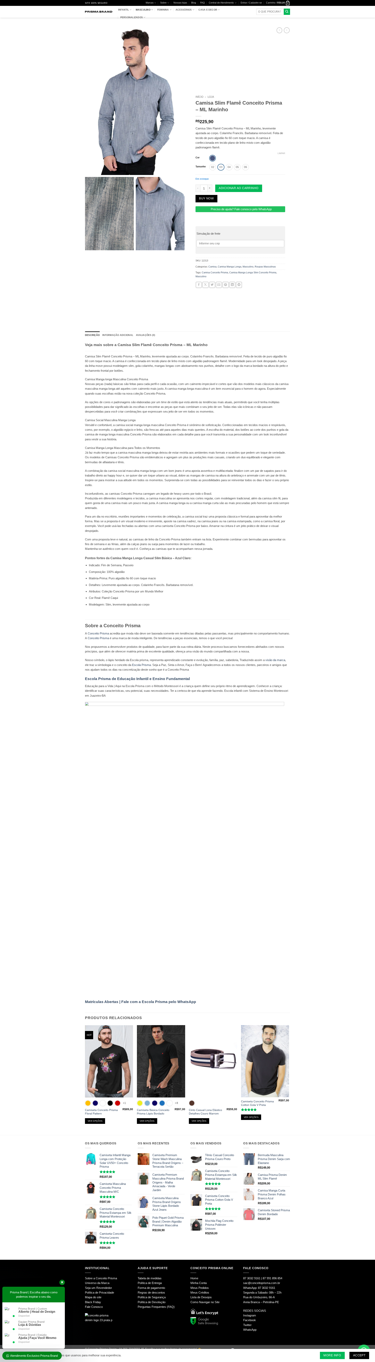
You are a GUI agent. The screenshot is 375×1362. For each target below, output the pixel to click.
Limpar (281, 153)
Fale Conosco (94, 1306)
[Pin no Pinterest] (225, 285)
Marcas (150, 2)
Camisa (212, 266)
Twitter (247, 1325)
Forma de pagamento (151, 1287)
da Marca (103, 1283)
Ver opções (95, 1121)
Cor (198, 157)
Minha (194, 1283)
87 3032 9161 (266, 1287)
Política (89, 1292)
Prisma (146, 665)
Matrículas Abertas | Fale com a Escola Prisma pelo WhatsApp (140, 1002)
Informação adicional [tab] (117, 335)
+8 (176, 1103)
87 (251, 1278)
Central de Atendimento (221, 2)
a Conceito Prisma (105, 1278)
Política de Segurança (152, 1297)
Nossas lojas (180, 2)
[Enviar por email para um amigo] (219, 285)
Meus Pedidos (199, 1287)
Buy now (206, 198)
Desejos (206, 1297)
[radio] (212, 158)
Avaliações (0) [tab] (145, 335)
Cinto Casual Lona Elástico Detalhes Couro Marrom (205, 1112)
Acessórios (184, 9)
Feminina (163, 9)
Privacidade (106, 1292)
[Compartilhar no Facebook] (199, 285)
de (96, 1292)
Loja (211, 96)
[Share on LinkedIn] (232, 285)
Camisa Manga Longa (229, 266)
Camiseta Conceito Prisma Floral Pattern (101, 1112)
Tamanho (201, 166)
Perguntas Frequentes (152, 1306)
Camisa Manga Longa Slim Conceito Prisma (252, 272)
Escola (136, 665)
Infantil (123, 9)
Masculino (143, 9)
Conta (203, 1283)
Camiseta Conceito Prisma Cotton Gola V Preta (257, 1103)
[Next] (289, 1080)
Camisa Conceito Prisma (215, 272)
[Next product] (279, 30)
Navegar (204, 1302)
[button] (251, 3)
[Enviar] (287, 12)
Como (194, 1302)
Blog (193, 2)
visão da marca (275, 660)
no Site (215, 1302)
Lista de (195, 1297)
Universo (90, 1283)
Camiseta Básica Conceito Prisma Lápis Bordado (153, 1112)
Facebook (249, 1320)
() (171, 1306)
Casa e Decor (207, 9)
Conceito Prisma (98, 633)
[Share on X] (205, 285)
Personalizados (131, 17)
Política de (144, 1283)
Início (199, 96)
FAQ (202, 2)
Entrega (157, 1283)
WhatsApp (249, 1329)
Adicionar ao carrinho (238, 188)
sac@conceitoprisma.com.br (261, 1283)
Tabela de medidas (150, 1278)
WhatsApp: (250, 1287)
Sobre (163, 2)
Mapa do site (93, 1297)
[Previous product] (286, 30)
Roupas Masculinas (265, 266)
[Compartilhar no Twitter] (212, 285)
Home (194, 1278)
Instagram (249, 1315)
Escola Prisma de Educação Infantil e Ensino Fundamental (137, 679)
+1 (124, 1103)
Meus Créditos (199, 1292)
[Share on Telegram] (239, 285)
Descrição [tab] (92, 335)
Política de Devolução (151, 1302)
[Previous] (85, 1080)
